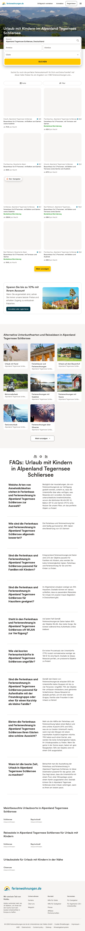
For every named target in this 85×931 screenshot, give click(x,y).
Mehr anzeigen (41, 438)
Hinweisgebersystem (61, 927)
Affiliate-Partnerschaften (53, 912)
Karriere (31, 900)
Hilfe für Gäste (53, 900)
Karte (24, 83)
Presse (50, 907)
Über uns (31, 904)
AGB (17, 927)
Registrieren (71, 3)
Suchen (42, 61)
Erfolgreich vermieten (45, 3)
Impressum (75, 924)
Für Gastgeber (72, 900)
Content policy (38, 927)
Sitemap (48, 927)
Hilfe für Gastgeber (54, 904)
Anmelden (59, 3)
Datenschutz (26, 927)
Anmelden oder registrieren (18, 309)
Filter (63, 83)
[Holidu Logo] (13, 4)
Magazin (31, 907)
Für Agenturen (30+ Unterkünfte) (74, 905)
